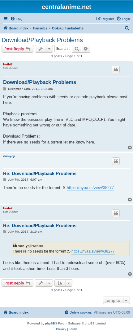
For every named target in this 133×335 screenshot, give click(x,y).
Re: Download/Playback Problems (39, 173)
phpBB (50, 323)
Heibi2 (8, 64)
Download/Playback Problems (42, 40)
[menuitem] (16, 19)
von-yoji (9, 156)
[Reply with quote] (116, 69)
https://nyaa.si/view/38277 (90, 187)
